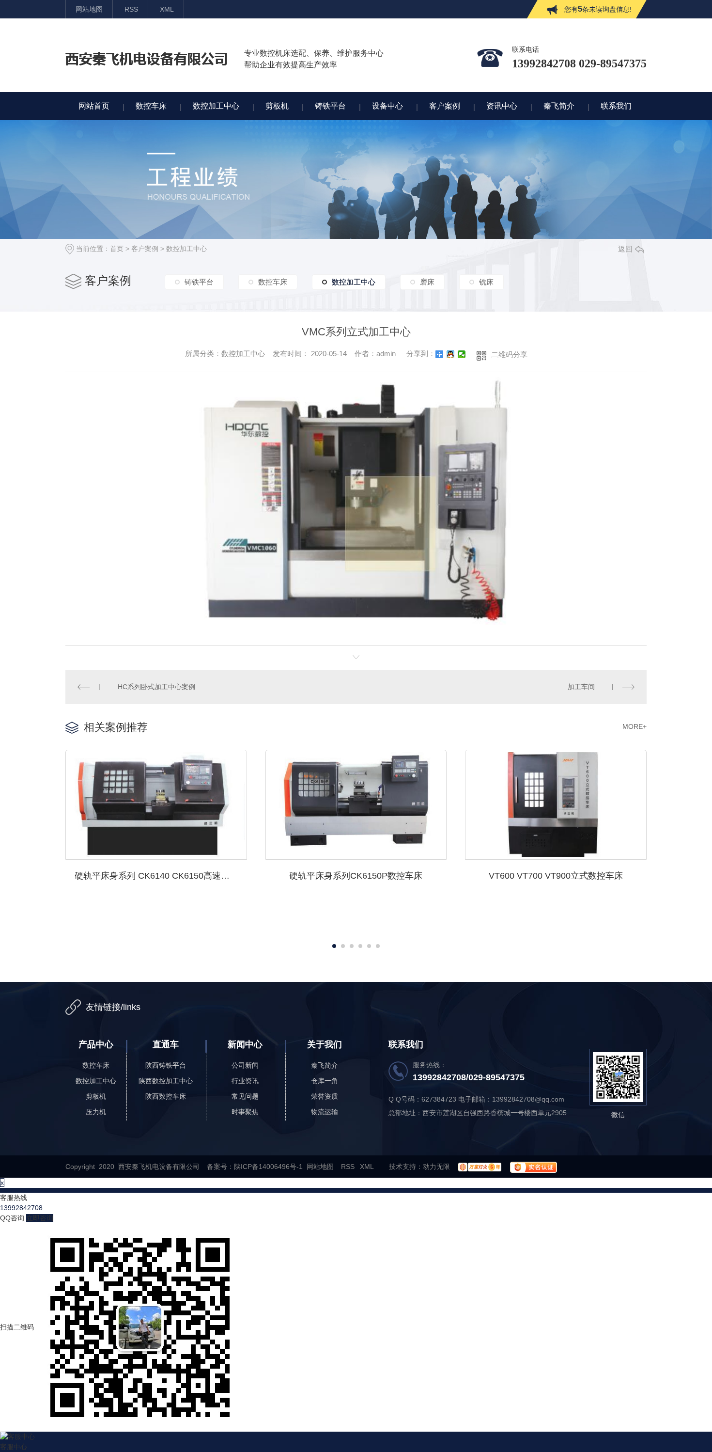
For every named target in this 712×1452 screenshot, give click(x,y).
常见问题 (245, 1096)
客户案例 (144, 249)
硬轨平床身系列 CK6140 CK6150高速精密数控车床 (161, 876)
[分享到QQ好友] (451, 354)
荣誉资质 (324, 1096)
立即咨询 (39, 1218)
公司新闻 (245, 1065)
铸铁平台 (199, 282)
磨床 (427, 282)
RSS (131, 9)
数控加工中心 (186, 249)
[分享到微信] (462, 354)
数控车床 (272, 282)
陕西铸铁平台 (165, 1065)
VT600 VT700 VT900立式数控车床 (556, 876)
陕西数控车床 (165, 1096)
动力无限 (436, 1166)
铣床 (486, 282)
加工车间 (581, 687)
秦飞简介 (324, 1065)
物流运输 (324, 1112)
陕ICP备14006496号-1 (268, 1166)
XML (167, 9)
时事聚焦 (245, 1112)
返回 (625, 249)
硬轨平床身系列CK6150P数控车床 (355, 876)
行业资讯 (245, 1081)
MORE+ (634, 726)
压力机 (96, 1112)
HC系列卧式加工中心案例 (156, 687)
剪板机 (96, 1096)
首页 (117, 249)
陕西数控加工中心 (166, 1081)
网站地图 (89, 9)
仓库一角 (324, 1081)
